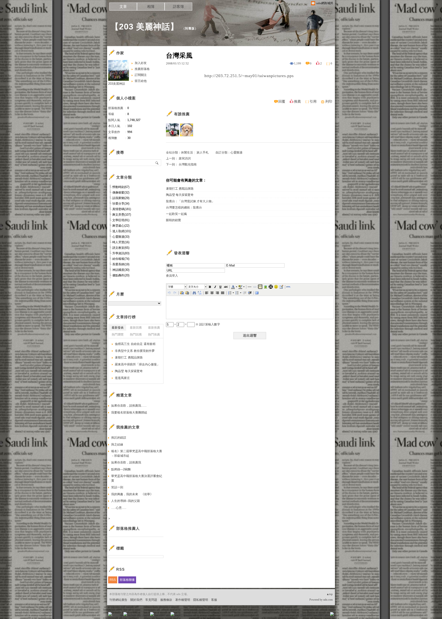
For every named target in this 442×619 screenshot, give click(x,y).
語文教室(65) (120, 247)
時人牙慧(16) (120, 242)
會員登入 (172, 275)
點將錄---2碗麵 (121, 469)
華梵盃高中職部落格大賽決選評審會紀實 (136, 478)
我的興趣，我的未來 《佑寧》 (132, 494)
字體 (170, 286)
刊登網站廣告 (118, 600)
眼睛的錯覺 (173, 220)
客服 (214, 600)
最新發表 (118, 327)
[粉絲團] (110, 614)
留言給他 (141, 81)
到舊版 (190, 28)
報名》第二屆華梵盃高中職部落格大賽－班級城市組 (136, 453)
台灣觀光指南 (188, 164)
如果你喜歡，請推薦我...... (129, 405)
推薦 (297, 101)
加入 (311, 615)
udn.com (328, 599)
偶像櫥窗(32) (120, 192)
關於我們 (136, 600)
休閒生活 (187, 152)
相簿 (150, 7)
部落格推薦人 (128, 528)
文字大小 (193, 286)
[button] (177, 286)
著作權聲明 (182, 600)
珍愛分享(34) (120, 203)
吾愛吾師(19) (120, 264)
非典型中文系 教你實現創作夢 (135, 351)
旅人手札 (203, 152)
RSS (113, 579)
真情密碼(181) (121, 209)
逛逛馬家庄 (122, 378)
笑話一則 (117, 487)
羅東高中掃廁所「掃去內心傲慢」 (137, 364)
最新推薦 (154, 327)
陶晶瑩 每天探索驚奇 (180, 195)
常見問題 (151, 600)
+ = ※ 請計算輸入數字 (197, 324)
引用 (313, 101)
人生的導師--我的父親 (125, 501)
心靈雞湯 (236, 152)
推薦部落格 (142, 69)
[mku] (172, 129)
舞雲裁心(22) (120, 225)
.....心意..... (118, 507)
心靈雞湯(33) (120, 236)
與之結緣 (117, 444)
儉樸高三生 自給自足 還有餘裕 (135, 344)
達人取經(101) (121, 231)
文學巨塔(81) (120, 220)
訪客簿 (178, 7)
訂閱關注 (141, 75)
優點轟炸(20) (120, 275)
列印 (328, 101)
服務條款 (166, 600)
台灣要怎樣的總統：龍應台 (184, 207)
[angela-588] (186, 129)
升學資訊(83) (120, 253)
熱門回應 (136, 334)
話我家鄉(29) (120, 198)
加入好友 (141, 63)
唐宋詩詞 (185, 158)
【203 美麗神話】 (144, 26)
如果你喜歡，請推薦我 (126, 462)
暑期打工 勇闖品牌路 (180, 188)
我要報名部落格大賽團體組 (129, 412)
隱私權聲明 (200, 600)
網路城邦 (323, 615)
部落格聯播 (127, 579)
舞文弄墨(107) (121, 214)
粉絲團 (117, 615)
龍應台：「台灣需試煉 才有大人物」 (190, 201)
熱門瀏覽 (118, 334)
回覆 (281, 101)
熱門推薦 (154, 334)
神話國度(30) (120, 270)
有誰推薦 (182, 114)
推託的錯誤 (118, 437)
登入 (303, 615)
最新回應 (136, 327)
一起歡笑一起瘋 (176, 214)
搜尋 (157, 162)
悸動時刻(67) (120, 187)
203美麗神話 (116, 83)
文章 (123, 7)
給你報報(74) (120, 258)
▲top (329, 594)
